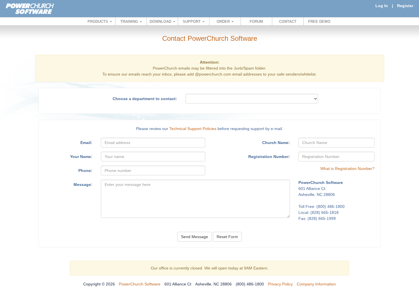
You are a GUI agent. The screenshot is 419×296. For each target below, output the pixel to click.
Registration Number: (269, 156)
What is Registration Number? (347, 168)
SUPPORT (192, 21)
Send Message (194, 236)
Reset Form (227, 236)
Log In (381, 5)
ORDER (224, 21)
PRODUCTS (98, 21)
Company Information (316, 284)
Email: (86, 142)
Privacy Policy (280, 284)
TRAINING (129, 21)
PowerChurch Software (139, 284)
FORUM (256, 21)
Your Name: (81, 156)
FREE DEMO (319, 21)
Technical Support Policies (192, 128)
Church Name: (276, 142)
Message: (83, 184)
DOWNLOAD (161, 21)
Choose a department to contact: (145, 98)
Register (405, 5)
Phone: (85, 170)
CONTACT (287, 21)
